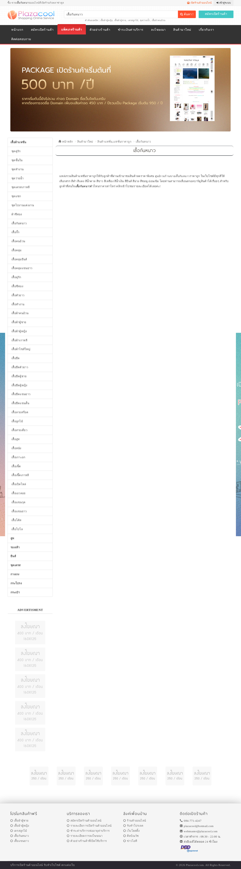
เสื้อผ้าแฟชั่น (18, 142)
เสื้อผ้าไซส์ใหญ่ (20, 349)
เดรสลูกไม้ (133, 20)
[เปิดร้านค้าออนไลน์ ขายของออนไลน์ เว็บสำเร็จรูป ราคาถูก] (120, 89)
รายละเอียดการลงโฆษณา (86, 835)
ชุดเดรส (16, 565)
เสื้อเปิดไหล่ (18, 484)
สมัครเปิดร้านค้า (216, 13)
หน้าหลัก (67, 141)
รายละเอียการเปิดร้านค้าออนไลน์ (90, 825)
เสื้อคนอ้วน (18, 241)
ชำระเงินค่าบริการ (130, 29)
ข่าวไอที (132, 840)
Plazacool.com (195, 865)
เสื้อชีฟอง (17, 286)
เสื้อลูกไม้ (17, 421)
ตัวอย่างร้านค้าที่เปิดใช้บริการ (88, 840)
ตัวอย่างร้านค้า (100, 29)
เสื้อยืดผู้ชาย (19, 376)
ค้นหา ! (188, 14)
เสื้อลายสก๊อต (19, 412)
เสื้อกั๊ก (15, 232)
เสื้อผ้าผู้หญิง (106, 20)
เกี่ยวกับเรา (206, 29)
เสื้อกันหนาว (143, 141)
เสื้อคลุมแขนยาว (21, 268)
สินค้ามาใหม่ (182, 29)
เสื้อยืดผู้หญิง (19, 385)
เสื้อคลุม (16, 250)
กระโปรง (16, 583)
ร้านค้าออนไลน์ (136, 820)
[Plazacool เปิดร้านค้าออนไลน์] (31, 14)
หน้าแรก (17, 29)
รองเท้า (15, 547)
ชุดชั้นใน (17, 160)
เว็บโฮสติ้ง (133, 830)
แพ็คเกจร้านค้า (71, 29)
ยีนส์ (13, 556)
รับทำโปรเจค (135, 825)
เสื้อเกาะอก (18, 457)
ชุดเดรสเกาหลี (20, 187)
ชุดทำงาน (17, 169)
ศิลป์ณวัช (133, 835)
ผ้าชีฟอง (16, 214)
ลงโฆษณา (158, 29)
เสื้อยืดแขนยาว (20, 394)
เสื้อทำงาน (17, 304)
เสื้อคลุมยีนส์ (19, 259)
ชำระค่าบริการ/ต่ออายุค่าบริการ (90, 830)
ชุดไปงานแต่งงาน (22, 205)
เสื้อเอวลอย (18, 493)
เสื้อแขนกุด (18, 502)
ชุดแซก (16, 196)
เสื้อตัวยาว (17, 295)
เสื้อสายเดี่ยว (19, 430)
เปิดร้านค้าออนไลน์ (201, 2)
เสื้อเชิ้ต (16, 466)
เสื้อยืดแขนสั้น (20, 403)
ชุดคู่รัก (16, 151)
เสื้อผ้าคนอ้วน (158, 20)
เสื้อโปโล (17, 529)
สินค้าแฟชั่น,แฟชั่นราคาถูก (114, 141)
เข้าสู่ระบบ (225, 2)
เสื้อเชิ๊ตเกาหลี (20, 475)
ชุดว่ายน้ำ (145, 20)
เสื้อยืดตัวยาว (19, 367)
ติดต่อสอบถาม (21, 39)
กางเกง (15, 574)
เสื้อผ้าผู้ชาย (120, 20)
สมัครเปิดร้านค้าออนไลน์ (85, 820)
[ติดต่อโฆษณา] (30, 632)
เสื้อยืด (15, 358)
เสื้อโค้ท (16, 520)
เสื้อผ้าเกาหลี (19, 340)
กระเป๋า (15, 592)
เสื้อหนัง (16, 448)
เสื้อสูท (15, 439)
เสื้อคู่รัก (16, 277)
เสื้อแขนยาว (19, 511)
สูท (12, 538)
